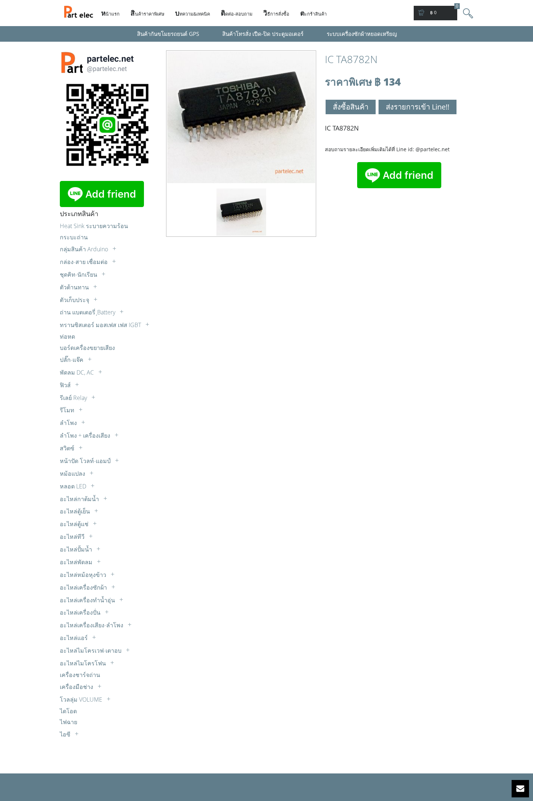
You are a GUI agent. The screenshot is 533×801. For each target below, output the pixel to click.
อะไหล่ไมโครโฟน (83, 663)
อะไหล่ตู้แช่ (75, 524)
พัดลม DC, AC (77, 372)
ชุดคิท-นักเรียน (79, 274)
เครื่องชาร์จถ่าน (80, 675)
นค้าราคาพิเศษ (147, 13)
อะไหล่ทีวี (73, 537)
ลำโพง (69, 423)
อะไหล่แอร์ (74, 638)
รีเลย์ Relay (74, 398)
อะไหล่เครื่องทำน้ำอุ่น (88, 600)
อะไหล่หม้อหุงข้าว (84, 575)
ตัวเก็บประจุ (75, 300)
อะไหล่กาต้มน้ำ (80, 499)
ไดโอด (68, 711)
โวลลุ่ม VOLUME (82, 699)
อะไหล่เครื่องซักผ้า (84, 587)
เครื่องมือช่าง (77, 687)
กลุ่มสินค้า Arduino (85, 249)
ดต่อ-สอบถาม (236, 13)
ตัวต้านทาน (75, 287)
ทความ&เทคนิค (192, 13)
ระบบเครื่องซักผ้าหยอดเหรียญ (362, 33)
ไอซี (66, 734)
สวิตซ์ (68, 448)
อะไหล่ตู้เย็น (75, 511)
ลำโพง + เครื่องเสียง (86, 435)
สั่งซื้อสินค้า (350, 107)
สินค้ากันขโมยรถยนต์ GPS (168, 33)
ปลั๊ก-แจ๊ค (72, 360)
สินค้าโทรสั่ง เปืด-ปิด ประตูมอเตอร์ (262, 33)
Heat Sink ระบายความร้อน (94, 226)
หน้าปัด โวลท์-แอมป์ (86, 461)
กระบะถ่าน (74, 237)
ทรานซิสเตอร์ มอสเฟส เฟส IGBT (101, 325)
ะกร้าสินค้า (313, 13)
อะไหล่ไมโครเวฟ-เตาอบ (91, 651)
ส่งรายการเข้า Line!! (417, 107)
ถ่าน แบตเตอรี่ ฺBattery (88, 312)
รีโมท (68, 410)
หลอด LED (74, 486)
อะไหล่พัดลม (77, 562)
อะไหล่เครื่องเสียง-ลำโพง (92, 625)
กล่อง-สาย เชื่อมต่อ (84, 262)
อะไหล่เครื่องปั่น (81, 612)
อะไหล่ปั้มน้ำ (77, 549)
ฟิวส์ (66, 385)
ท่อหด (67, 336)
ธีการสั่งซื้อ (276, 13)
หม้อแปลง (73, 474)
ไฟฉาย (68, 722)
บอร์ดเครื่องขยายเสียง (87, 348)
